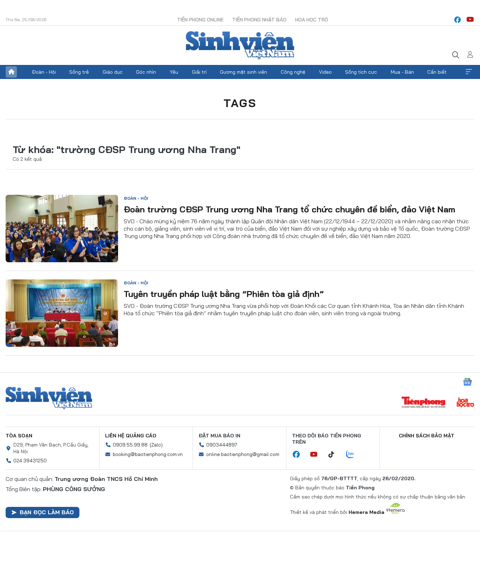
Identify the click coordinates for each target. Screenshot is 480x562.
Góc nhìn (146, 72)
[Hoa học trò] (465, 403)
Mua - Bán (402, 72)
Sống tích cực (361, 72)
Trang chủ (11, 72)
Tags (240, 103)
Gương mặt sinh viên (243, 72)
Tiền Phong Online (200, 19)
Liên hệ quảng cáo (130, 435)
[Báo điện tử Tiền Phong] (423, 403)
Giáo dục (113, 72)
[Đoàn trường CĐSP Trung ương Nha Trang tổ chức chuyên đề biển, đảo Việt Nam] (62, 228)
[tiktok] (335, 454)
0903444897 (221, 445)
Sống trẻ (79, 72)
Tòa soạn (19, 435)
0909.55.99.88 (130, 445)
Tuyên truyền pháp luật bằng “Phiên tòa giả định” (224, 294)
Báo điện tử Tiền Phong (240, 45)
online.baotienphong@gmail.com (242, 454)
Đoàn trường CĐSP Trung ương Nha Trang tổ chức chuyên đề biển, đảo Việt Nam (289, 209)
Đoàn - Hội (44, 72)
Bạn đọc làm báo (47, 512)
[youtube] (470, 19)
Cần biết (437, 72)
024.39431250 (30, 460)
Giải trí (199, 72)
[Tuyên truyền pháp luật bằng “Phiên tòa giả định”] (62, 313)
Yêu (174, 72)
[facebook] (457, 19)
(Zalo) (156, 445)
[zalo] (354, 454)
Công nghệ (293, 72)
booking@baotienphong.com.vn (148, 454)
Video (325, 72)
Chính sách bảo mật (426, 435)
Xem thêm (468, 72)
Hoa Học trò (311, 19)
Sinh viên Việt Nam (49, 398)
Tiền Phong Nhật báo (259, 19)
